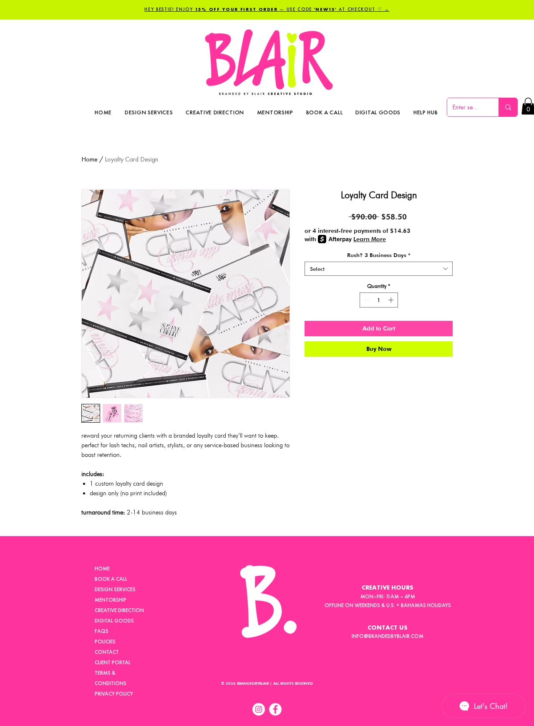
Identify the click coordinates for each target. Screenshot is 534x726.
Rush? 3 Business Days (379, 255)
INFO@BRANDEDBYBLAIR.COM (387, 636)
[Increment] (392, 300)
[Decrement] (366, 300)
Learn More (369, 239)
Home (89, 159)
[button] (426, 112)
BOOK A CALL (111, 578)
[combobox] (379, 269)
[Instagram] (258, 709)
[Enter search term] (508, 107)
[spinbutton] (378, 300)
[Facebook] (275, 709)
